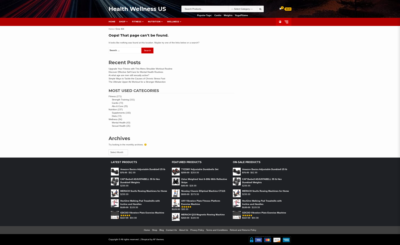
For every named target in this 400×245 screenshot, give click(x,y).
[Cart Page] (280, 8)
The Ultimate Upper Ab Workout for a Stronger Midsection (137, 82)
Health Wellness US (137, 8)
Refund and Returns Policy (243, 230)
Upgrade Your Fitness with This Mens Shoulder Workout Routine (140, 68)
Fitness (136, 21)
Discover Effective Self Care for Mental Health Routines (136, 72)
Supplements (118, 112)
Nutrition (154, 21)
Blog (161, 230)
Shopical (145, 239)
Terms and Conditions (217, 230)
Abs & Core (117, 106)
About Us (183, 230)
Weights (228, 15)
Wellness (173, 21)
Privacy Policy (197, 230)
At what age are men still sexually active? (129, 75)
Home (112, 21)
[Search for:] (125, 50)
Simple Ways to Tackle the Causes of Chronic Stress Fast (137, 78)
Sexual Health (119, 126)
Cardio (217, 15)
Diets (114, 116)
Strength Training (120, 99)
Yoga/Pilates (241, 15)
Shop (122, 21)
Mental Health (119, 122)
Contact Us (171, 230)
